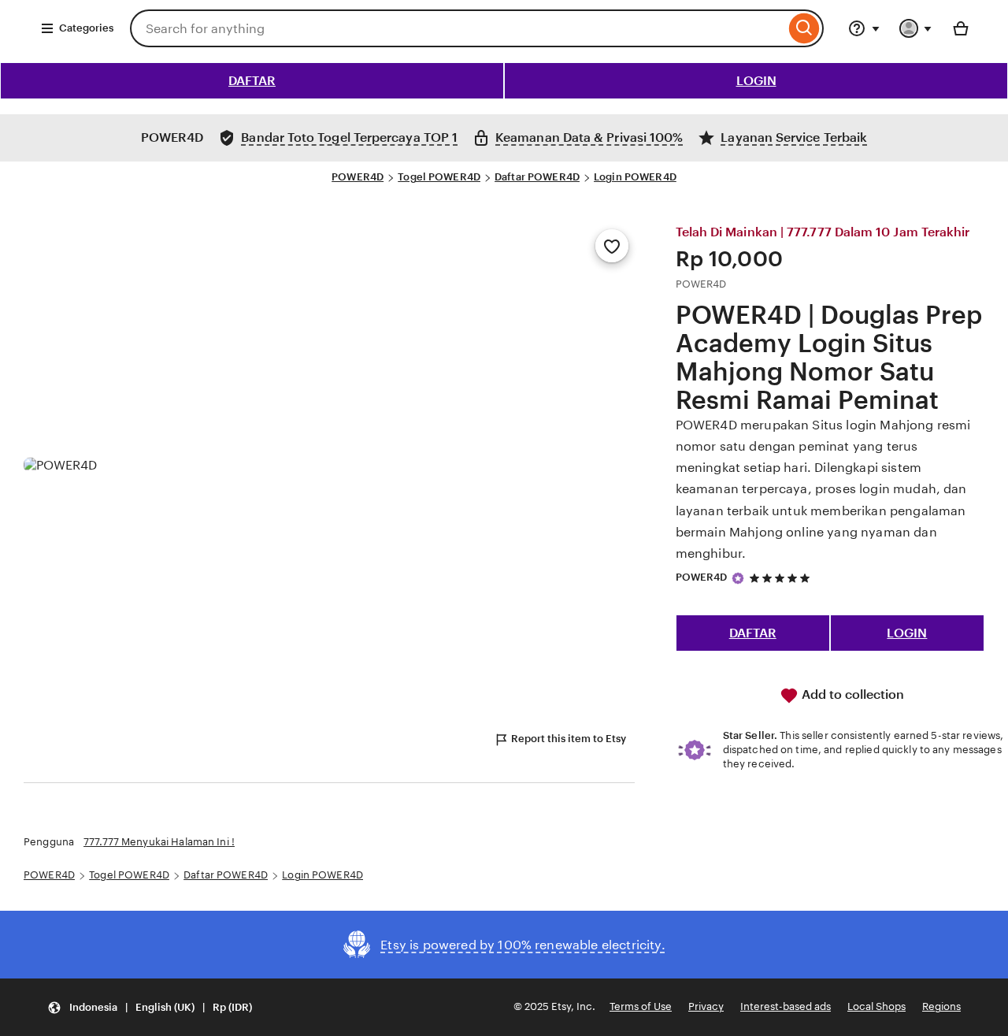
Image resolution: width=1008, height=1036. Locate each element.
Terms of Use (641, 1006)
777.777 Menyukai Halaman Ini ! (159, 842)
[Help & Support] (864, 28)
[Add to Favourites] (611, 245)
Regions (941, 1006)
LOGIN (756, 80)
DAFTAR (252, 80)
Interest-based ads (785, 1006)
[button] (149, 1007)
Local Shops (876, 1006)
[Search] (804, 28)
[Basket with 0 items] (961, 28)
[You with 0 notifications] (916, 28)
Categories (86, 28)
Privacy (706, 1006)
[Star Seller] (738, 578)
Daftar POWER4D (537, 177)
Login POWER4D (635, 177)
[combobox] (457, 28)
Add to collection (851, 694)
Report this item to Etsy (568, 739)
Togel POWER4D (439, 177)
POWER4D (358, 177)
